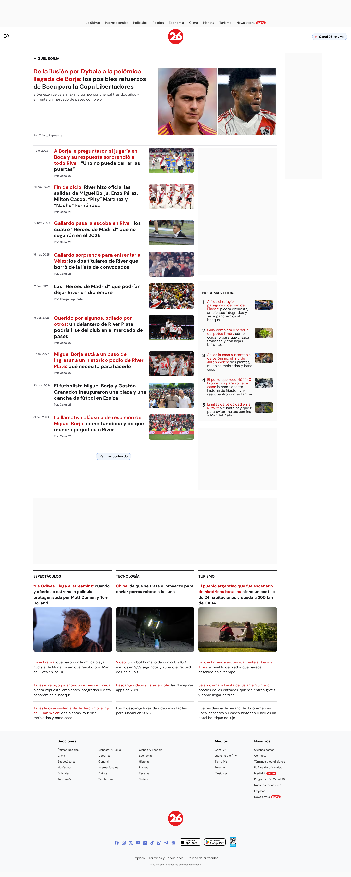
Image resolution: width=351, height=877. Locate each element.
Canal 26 (220, 750)
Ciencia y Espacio (150, 750)
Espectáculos (47, 576)
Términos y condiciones (269, 761)
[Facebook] (117, 843)
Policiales (64, 773)
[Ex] (131, 843)
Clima (61, 755)
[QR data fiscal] (233, 845)
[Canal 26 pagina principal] (175, 43)
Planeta (144, 767)
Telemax (220, 767)
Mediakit (264, 773)
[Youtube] (138, 843)
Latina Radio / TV (226, 755)
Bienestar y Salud (109, 750)
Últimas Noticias (68, 750)
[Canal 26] (175, 819)
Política (103, 773)
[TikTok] (152, 843)
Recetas (144, 773)
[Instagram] (124, 843)
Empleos (259, 791)
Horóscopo (65, 767)
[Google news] (173, 843)
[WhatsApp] (159, 843)
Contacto (260, 755)
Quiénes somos (264, 750)
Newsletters (266, 797)
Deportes (104, 755)
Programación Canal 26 (269, 779)
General (103, 761)
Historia (144, 761)
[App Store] (190, 842)
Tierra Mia (221, 761)
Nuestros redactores (267, 785)
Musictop (221, 773)
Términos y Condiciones (166, 858)
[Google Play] (215, 842)
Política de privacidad (268, 767)
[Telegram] (166, 843)
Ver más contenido (114, 456)
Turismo (206, 576)
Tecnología (128, 576)
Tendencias (105, 779)
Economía (145, 755)
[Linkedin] (145, 843)
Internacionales (108, 767)
